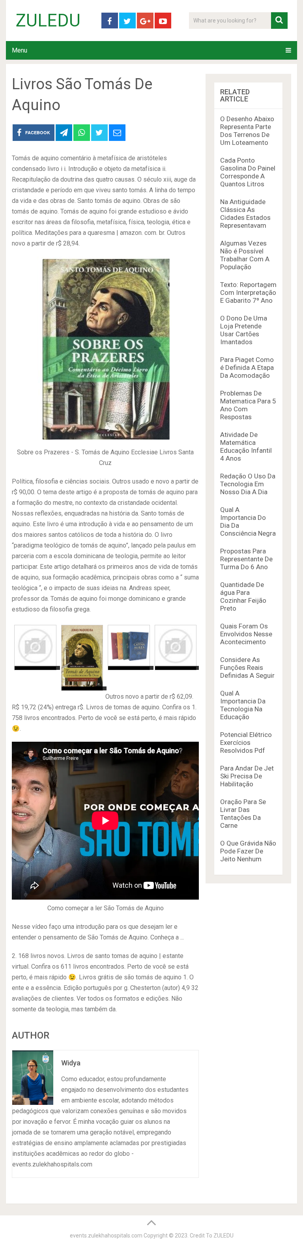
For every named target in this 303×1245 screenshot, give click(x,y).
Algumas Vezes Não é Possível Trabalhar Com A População (244, 255)
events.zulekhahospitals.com (106, 1235)
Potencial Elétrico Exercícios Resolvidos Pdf (246, 742)
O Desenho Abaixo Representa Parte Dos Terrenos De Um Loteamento (247, 130)
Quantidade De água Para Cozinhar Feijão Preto (243, 596)
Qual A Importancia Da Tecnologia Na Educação (243, 705)
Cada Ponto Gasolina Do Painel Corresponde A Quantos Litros (247, 172)
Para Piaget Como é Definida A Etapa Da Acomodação (247, 367)
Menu (19, 50)
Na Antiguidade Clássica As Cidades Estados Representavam (245, 213)
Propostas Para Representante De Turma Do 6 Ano (246, 559)
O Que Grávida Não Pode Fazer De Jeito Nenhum (248, 851)
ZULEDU (48, 20)
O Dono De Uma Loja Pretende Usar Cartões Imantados (243, 330)
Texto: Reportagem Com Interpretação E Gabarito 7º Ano (248, 292)
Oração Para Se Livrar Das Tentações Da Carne (243, 813)
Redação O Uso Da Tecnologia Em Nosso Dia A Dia (247, 484)
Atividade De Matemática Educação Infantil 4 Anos (246, 446)
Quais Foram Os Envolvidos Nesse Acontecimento (246, 634)
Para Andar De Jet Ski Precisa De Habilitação (247, 776)
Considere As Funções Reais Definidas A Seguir (247, 667)
